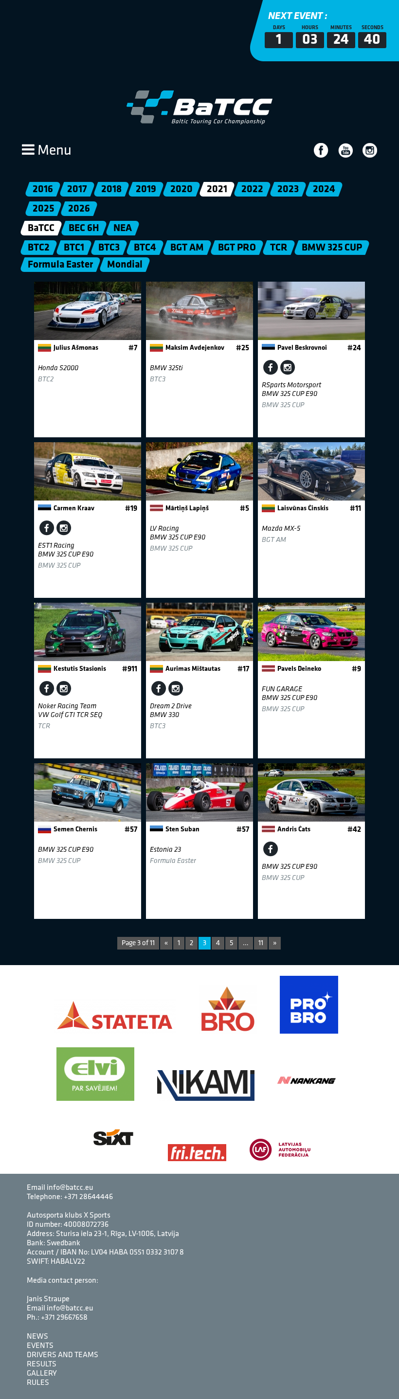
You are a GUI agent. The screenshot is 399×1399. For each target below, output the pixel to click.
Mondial (125, 265)
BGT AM (187, 248)
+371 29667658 (64, 1318)
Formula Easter (60, 265)
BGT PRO (237, 248)
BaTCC (41, 228)
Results (41, 1364)
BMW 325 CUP (332, 248)
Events (40, 1346)
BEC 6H (84, 228)
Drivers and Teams (62, 1355)
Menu (53, 151)
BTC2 (39, 248)
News (37, 1337)
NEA (122, 228)
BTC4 (145, 248)
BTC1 (74, 248)
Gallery (42, 1374)
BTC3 (109, 248)
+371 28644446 (88, 1197)
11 (260, 943)
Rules (38, 1383)
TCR (279, 248)
